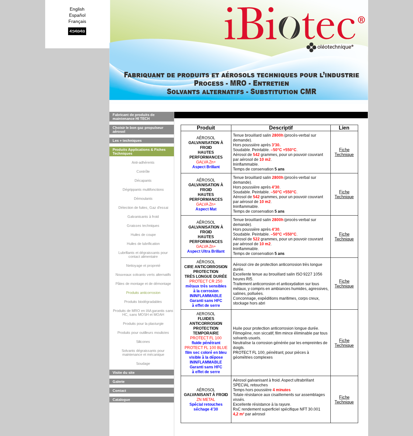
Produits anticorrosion (143, 293)
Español (77, 15)
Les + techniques (127, 140)
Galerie (119, 381)
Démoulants (143, 198)
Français (77, 21)
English (77, 9)
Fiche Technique (344, 152)
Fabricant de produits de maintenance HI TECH (134, 117)
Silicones (143, 342)
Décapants (143, 180)
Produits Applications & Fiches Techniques (139, 151)
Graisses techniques (143, 226)
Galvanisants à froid (143, 216)
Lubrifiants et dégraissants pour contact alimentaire (143, 254)
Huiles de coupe (143, 235)
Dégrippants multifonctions (143, 189)
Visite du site (124, 372)
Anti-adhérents (143, 162)
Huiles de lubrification (143, 244)
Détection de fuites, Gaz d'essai (143, 207)
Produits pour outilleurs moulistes (143, 332)
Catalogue (121, 400)
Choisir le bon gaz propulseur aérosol (138, 129)
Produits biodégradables (143, 302)
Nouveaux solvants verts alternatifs (143, 274)
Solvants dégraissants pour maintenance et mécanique (143, 352)
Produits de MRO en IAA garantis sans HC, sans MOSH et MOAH (143, 312)
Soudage (143, 363)
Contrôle (143, 171)
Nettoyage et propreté (143, 265)
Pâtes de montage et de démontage (143, 284)
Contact (119, 390)
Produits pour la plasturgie (143, 323)
